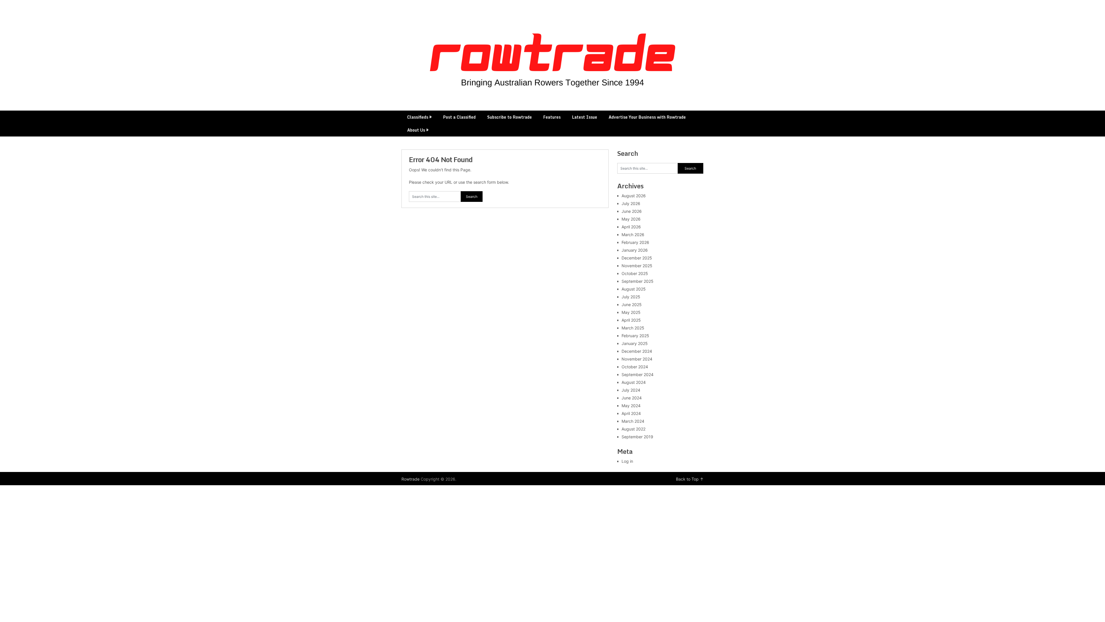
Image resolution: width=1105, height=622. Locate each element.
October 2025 (635, 273)
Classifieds (417, 117)
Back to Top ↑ (690, 479)
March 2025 (633, 327)
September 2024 (638, 374)
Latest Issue (584, 117)
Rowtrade (410, 479)
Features (552, 117)
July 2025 (631, 296)
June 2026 (632, 211)
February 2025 (635, 335)
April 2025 (631, 320)
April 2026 (631, 226)
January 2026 (635, 250)
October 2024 (635, 366)
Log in (627, 461)
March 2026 (633, 234)
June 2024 (632, 397)
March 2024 (633, 421)
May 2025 (631, 312)
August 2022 (633, 428)
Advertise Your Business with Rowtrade (647, 117)
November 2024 (637, 358)
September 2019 (637, 436)
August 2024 (634, 382)
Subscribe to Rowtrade (509, 117)
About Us (416, 130)
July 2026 (631, 203)
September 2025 (638, 281)
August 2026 (634, 195)
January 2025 (635, 343)
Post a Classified (459, 117)
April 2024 (631, 413)
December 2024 (637, 351)
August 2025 (634, 289)
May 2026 (631, 219)
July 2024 (631, 390)
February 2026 (635, 242)
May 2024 (631, 405)
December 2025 (637, 257)
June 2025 (632, 304)
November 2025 (637, 265)
